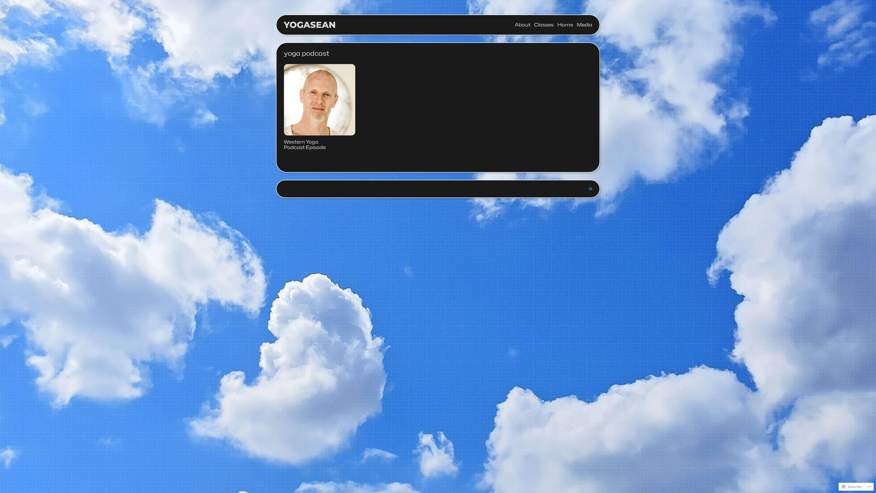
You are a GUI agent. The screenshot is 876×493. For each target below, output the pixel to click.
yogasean (310, 24)
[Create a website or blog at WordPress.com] (590, 189)
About (522, 25)
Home (565, 25)
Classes (544, 25)
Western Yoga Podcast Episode (305, 144)
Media (584, 25)
